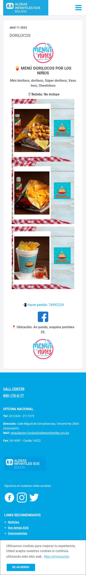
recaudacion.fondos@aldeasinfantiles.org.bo (39, 433)
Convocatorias (17, 533)
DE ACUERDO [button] (20, 567)
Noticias (14, 522)
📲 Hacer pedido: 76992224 (43, 305)
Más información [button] (56, 557)
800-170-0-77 (13, 396)
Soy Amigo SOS (18, 527)
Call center (13, 389)
